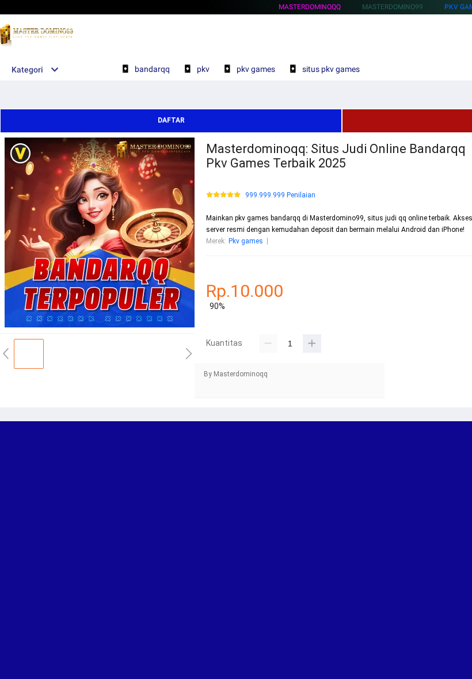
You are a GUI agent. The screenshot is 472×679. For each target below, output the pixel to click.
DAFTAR (171, 120)
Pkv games (246, 241)
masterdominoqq (310, 7)
